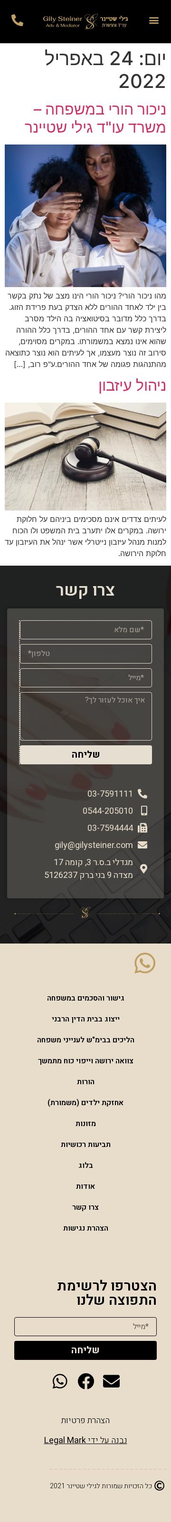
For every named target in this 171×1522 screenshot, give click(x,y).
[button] (154, 20)
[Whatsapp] (60, 1381)
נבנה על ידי (85, 1440)
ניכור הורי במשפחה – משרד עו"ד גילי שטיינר (95, 118)
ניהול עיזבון (132, 385)
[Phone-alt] (17, 20)
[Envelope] (111, 1381)
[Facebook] (85, 1381)
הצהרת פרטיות (85, 1420)
